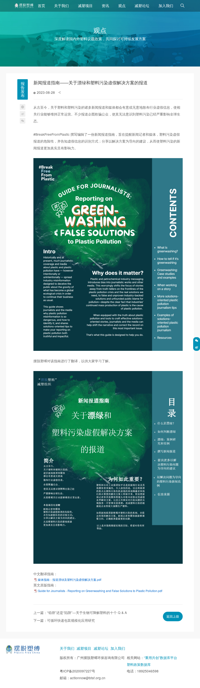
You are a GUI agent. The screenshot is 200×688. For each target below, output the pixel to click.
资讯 (105, 5)
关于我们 (61, 5)
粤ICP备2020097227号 (77, 671)
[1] (24, 5)
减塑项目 (85, 5)
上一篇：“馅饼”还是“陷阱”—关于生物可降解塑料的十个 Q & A (80, 612)
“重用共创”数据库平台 (160, 657)
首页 (41, 5)
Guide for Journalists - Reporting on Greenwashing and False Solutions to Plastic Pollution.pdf (100, 591)
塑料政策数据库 (139, 664)
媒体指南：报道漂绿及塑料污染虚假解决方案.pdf (69, 579)
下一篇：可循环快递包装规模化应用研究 (64, 620)
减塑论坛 (142, 5)
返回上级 (172, 616)
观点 (122, 5)
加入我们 (166, 5)
